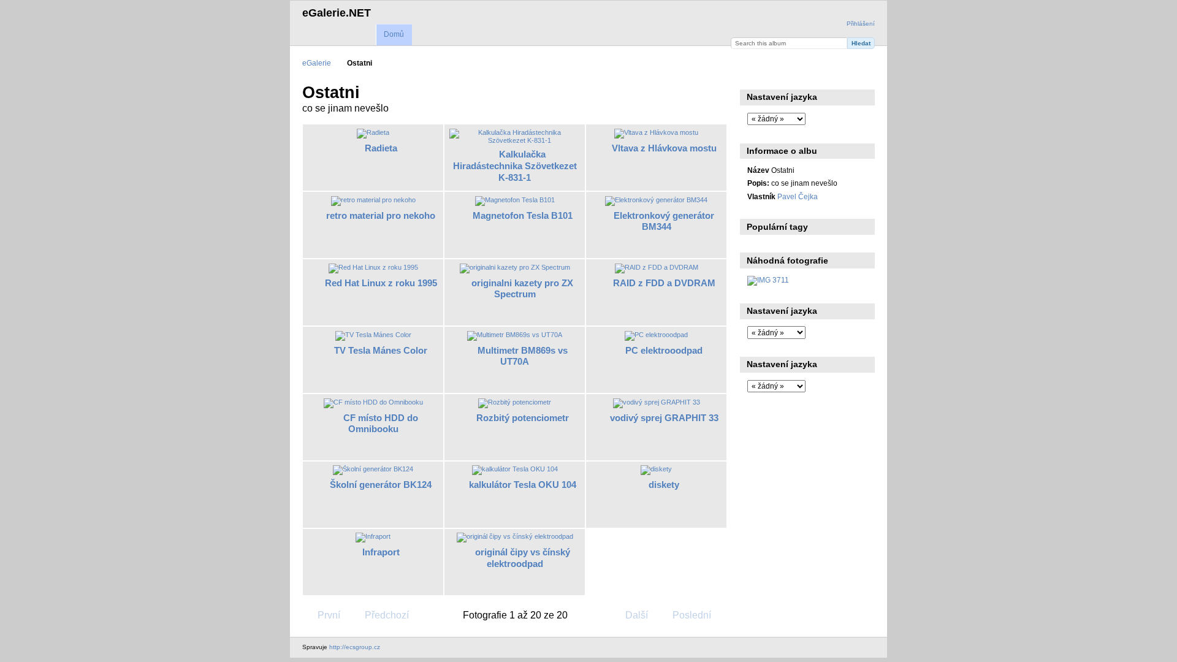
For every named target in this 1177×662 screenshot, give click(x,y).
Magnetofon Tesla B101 (523, 215)
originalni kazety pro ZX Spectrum (522, 289)
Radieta (381, 148)
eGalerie (316, 63)
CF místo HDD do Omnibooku (380, 424)
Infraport (381, 552)
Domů (394, 34)
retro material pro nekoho (380, 215)
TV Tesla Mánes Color (380, 350)
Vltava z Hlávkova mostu (664, 148)
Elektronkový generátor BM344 (664, 221)
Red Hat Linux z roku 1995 (381, 283)
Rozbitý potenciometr (522, 418)
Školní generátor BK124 (381, 484)
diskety (664, 484)
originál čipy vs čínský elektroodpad (522, 558)
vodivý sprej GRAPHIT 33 (664, 418)
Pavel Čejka (797, 196)
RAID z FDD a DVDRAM (664, 283)
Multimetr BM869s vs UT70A (523, 356)
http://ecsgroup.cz (354, 647)
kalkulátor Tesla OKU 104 (522, 484)
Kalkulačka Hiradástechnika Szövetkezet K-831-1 (515, 166)
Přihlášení (861, 23)
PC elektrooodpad (664, 350)
